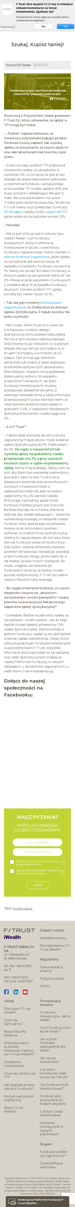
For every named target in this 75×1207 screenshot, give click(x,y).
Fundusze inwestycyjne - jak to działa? (55, 1016)
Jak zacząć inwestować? (50, 1060)
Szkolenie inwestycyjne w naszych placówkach (51, 1128)
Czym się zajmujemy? (13, 1022)
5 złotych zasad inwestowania (51, 1113)
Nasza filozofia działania (15, 1033)
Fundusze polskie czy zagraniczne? (53, 1154)
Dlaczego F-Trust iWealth (17, 1010)
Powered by (6, 26)
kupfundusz (22, 908)
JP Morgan (12, 212)
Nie (44, 26)
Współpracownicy (53, 938)
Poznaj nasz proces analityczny (18, 1098)
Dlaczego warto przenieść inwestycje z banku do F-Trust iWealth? (19, 1048)
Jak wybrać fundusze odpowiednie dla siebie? (52, 1044)
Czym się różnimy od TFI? (19, 1075)
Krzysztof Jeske (18, 65)
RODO (45, 986)
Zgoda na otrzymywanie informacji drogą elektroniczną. (40, 863)
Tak (65, 26)
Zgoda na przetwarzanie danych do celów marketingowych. (40, 872)
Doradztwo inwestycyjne (14, 1064)
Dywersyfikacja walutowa (51, 1165)
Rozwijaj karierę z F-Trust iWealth (55, 947)
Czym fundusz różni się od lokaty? (55, 1029)
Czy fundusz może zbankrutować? (54, 1086)
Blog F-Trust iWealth (13, 1110)
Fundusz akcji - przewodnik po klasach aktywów (53, 1100)
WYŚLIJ (37, 885)
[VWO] (16, 26)
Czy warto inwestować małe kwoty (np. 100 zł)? (54, 1073)
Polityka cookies (52, 978)
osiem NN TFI (56, 212)
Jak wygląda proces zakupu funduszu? (19, 1087)
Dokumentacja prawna (51, 969)
